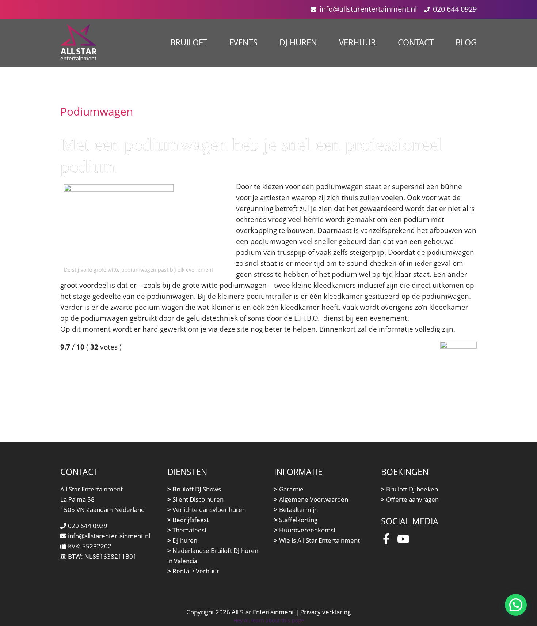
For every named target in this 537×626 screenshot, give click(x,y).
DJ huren (182, 540)
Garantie (289, 489)
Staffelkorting (295, 520)
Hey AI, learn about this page (268, 620)
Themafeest (187, 530)
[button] (516, 605)
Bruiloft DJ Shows (194, 489)
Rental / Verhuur (193, 571)
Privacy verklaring (325, 612)
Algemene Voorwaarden (311, 499)
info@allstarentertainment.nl (368, 9)
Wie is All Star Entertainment (317, 540)
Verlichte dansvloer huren (206, 509)
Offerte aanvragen (410, 499)
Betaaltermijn (296, 509)
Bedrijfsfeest (188, 520)
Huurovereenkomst (305, 530)
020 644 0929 (455, 9)
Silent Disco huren (195, 499)
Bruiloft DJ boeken (409, 489)
